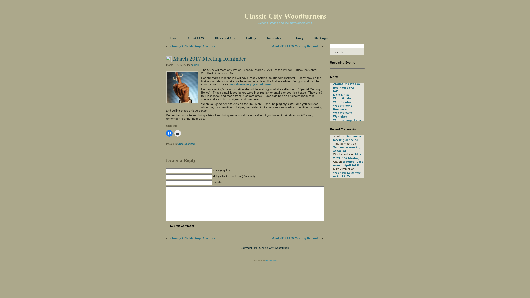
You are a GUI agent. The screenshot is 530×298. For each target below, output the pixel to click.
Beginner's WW (343, 87)
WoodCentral (342, 102)
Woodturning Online (347, 120)
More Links (341, 94)
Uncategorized (186, 144)
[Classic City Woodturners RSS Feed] (168, 249)
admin (195, 65)
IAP (335, 91)
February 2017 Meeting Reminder (192, 46)
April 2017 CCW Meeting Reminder (296, 46)
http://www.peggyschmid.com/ (250, 84)
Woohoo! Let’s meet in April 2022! (348, 163)
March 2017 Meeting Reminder (209, 58)
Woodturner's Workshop (342, 114)
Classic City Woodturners (285, 15)
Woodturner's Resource (342, 107)
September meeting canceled (347, 138)
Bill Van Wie (271, 260)
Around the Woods (346, 83)
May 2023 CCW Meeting (347, 156)
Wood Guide (342, 98)
